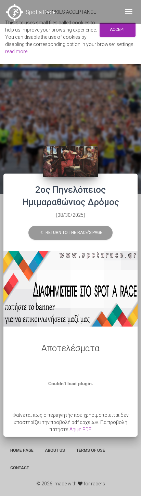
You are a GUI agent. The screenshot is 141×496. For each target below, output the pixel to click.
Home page (22, 450)
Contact (19, 467)
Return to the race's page (70, 233)
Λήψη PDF (80, 429)
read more (16, 51)
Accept (117, 29)
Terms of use (90, 450)
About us (55, 450)
